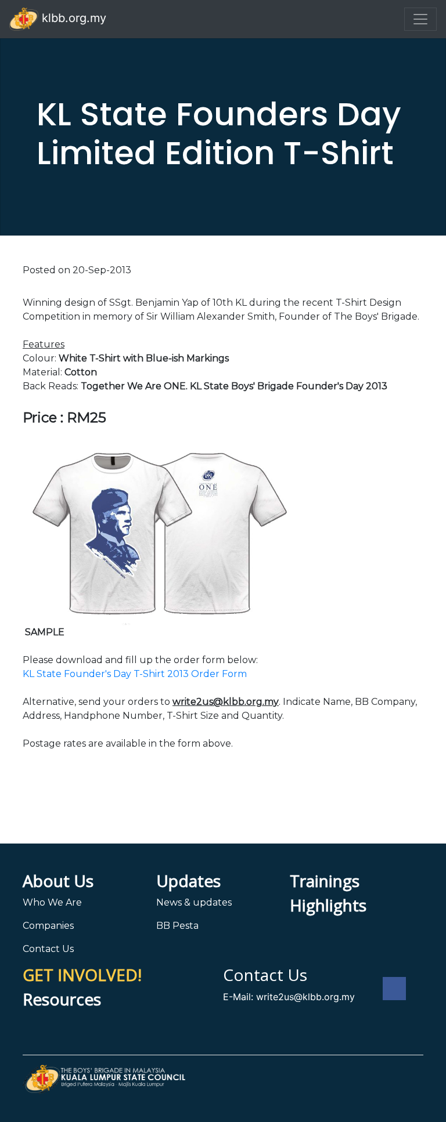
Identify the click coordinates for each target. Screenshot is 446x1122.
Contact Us (48, 948)
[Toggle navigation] (420, 19)
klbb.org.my (72, 18)
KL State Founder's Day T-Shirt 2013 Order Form (135, 673)
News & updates (194, 902)
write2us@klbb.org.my (305, 996)
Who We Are (52, 902)
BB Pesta (177, 925)
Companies (48, 925)
